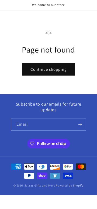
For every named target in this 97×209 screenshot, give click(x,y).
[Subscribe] (80, 124)
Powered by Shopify (70, 185)
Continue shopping (48, 69)
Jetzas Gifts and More (40, 185)
